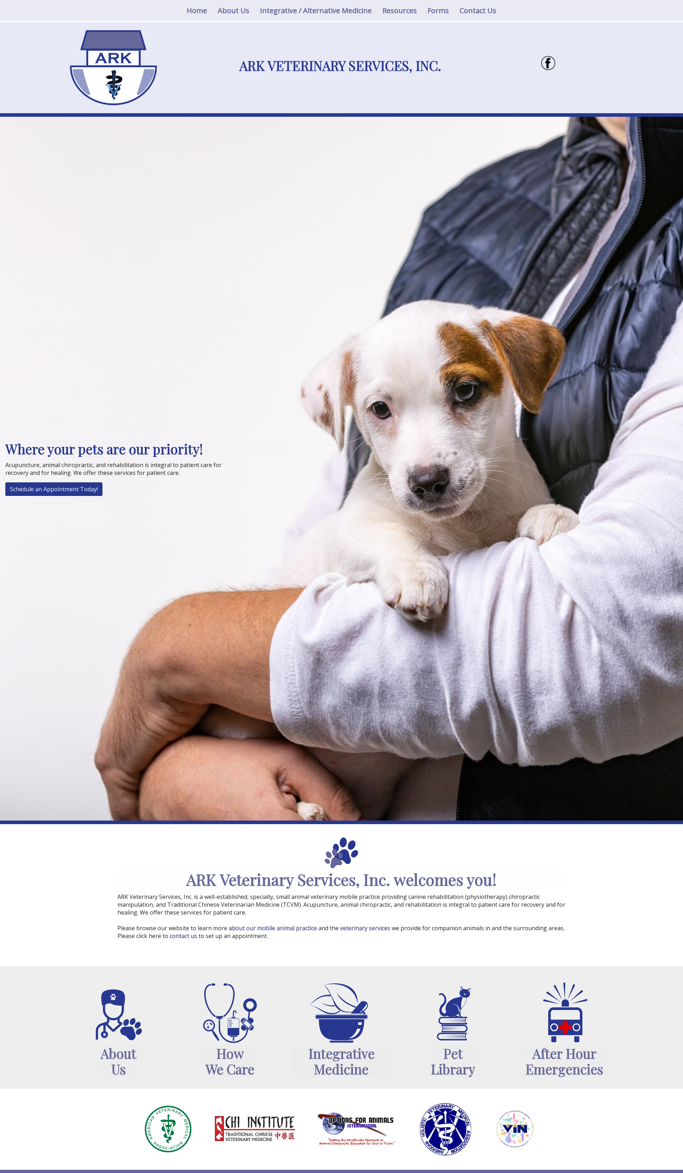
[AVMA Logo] (168, 1128)
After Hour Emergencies (564, 1061)
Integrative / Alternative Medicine (316, 10)
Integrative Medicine (341, 1061)
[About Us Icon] (118, 1012)
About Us (233, 10)
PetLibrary (453, 1061)
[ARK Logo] (114, 67)
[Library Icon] (452, 1012)
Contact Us (478, 10)
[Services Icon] (229, 1012)
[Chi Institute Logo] (255, 1128)
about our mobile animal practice (273, 928)
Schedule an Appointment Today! (54, 489)
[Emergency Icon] (564, 1012)
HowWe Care (230, 1061)
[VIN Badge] (515, 1128)
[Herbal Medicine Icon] (341, 1012)
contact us (183, 936)
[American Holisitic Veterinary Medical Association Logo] (445, 1128)
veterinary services (365, 928)
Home (199, 10)
